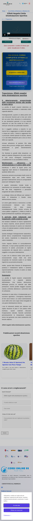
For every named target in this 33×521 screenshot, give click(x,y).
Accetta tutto (16, 505)
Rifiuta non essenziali (16, 510)
